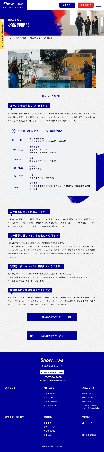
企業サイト (67, 5)
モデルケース (87, 401)
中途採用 (86, 417)
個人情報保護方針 (89, 435)
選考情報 (48, 417)
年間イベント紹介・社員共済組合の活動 (90, 406)
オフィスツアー (50, 405)
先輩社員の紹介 (88, 397)
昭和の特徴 (48, 397)
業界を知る (10, 387)
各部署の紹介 (34, 38)
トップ (10, 38)
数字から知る (49, 393)
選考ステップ (49, 427)
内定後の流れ (49, 431)
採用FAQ (47, 435)
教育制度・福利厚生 (14, 417)
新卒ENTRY (86, 5)
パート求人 (87, 423)
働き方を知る (21, 38)
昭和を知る (49, 387)
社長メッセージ (50, 401)
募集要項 (47, 423)
